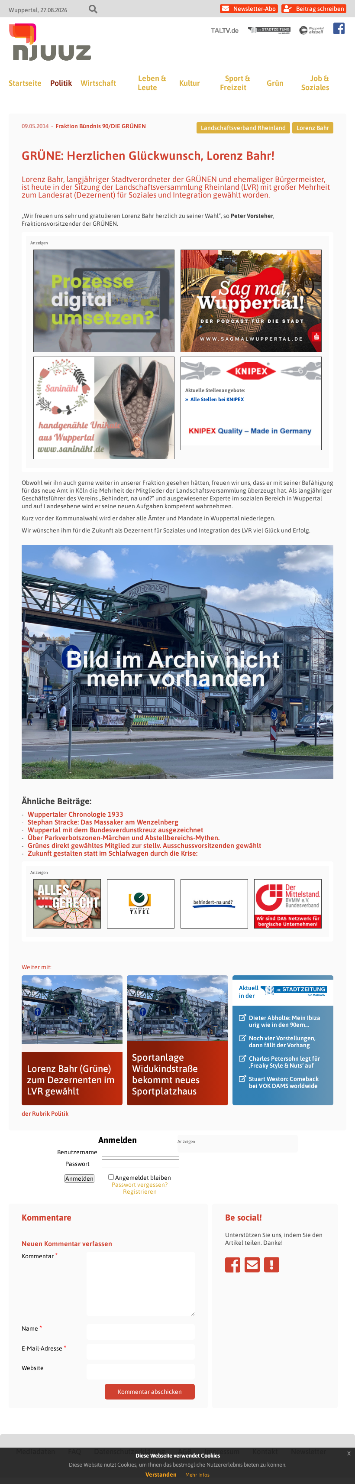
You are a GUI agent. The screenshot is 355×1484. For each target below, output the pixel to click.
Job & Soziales (315, 83)
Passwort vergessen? (140, 1184)
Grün (275, 83)
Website (33, 1367)
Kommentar (40, 1256)
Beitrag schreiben (320, 8)
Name (32, 1328)
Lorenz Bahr (313, 127)
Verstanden (161, 1474)
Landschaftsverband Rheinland (243, 127)
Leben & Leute (152, 83)
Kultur (189, 83)
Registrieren (140, 1191)
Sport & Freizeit (235, 83)
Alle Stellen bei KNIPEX (214, 399)
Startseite (25, 83)
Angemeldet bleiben (143, 1177)
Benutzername (77, 1152)
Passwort (77, 1163)
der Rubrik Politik (45, 1113)
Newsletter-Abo (254, 8)
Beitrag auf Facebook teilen (232, 1264)
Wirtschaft (98, 83)
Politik (61, 83)
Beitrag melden (271, 1264)
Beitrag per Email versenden (252, 1264)
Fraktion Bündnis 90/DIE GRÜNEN (100, 126)
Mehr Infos (197, 1475)
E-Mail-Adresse (44, 1348)
